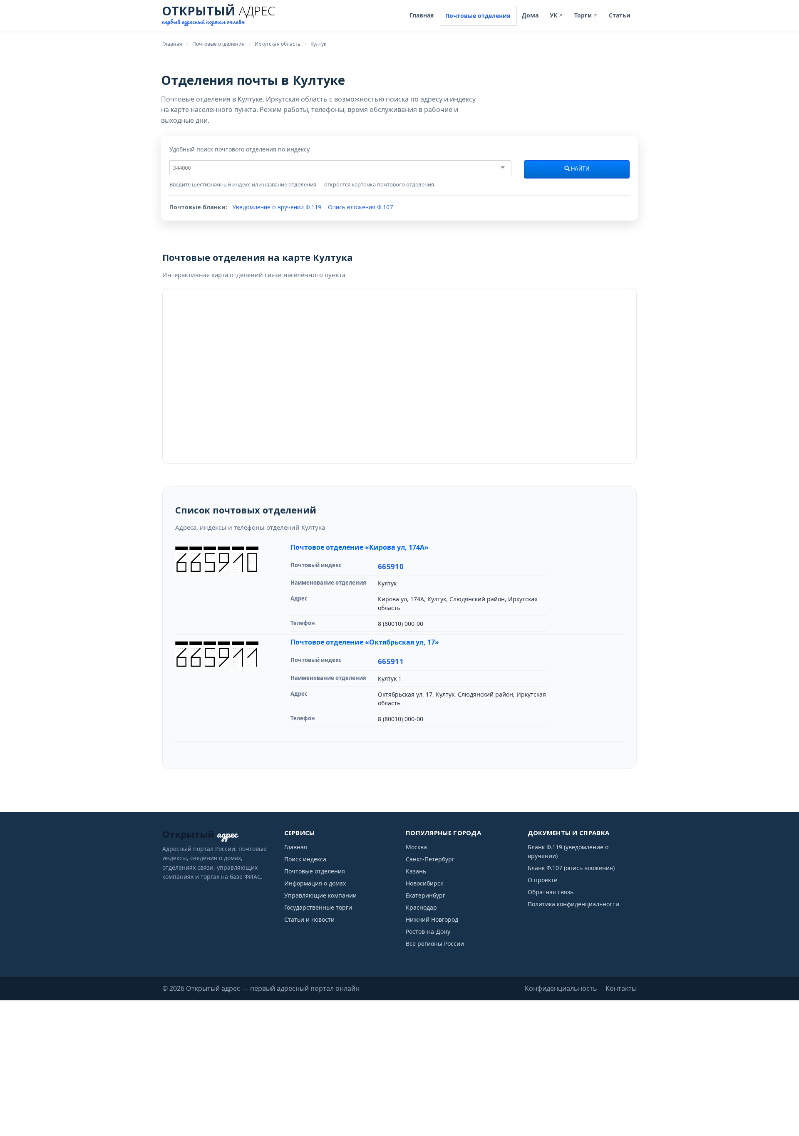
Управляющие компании (320, 895)
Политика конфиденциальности (573, 904)
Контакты (621, 988)
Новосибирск (424, 883)
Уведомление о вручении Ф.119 (276, 207)
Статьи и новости (309, 919)
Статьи (619, 15)
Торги (586, 15)
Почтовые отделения (477, 16)
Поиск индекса (305, 859)
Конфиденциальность (561, 988)
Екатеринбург (425, 895)
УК (556, 15)
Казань (416, 871)
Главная (421, 15)
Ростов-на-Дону (428, 931)
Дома (530, 15)
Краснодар (421, 907)
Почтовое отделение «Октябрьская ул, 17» (364, 642)
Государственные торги (318, 907)
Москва (416, 847)
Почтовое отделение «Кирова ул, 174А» (359, 547)
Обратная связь (550, 892)
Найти (579, 169)
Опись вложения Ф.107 (360, 207)
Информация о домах (315, 883)
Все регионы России (435, 943)
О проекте (542, 880)
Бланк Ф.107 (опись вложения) (571, 868)
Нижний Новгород (432, 919)
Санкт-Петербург (430, 859)
